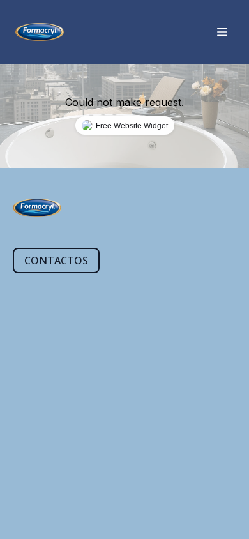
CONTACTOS (56, 261)
